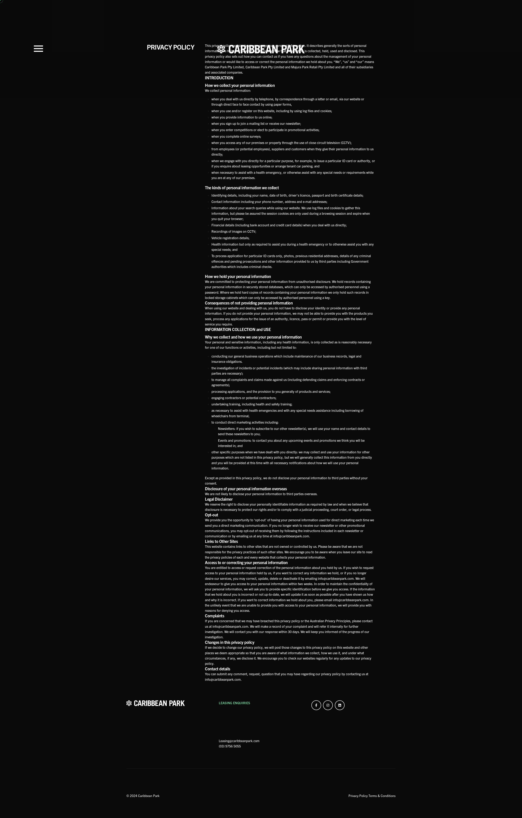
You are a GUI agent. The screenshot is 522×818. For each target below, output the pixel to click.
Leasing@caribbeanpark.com (239, 741)
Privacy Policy (358, 796)
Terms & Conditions (382, 796)
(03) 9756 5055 (230, 746)
